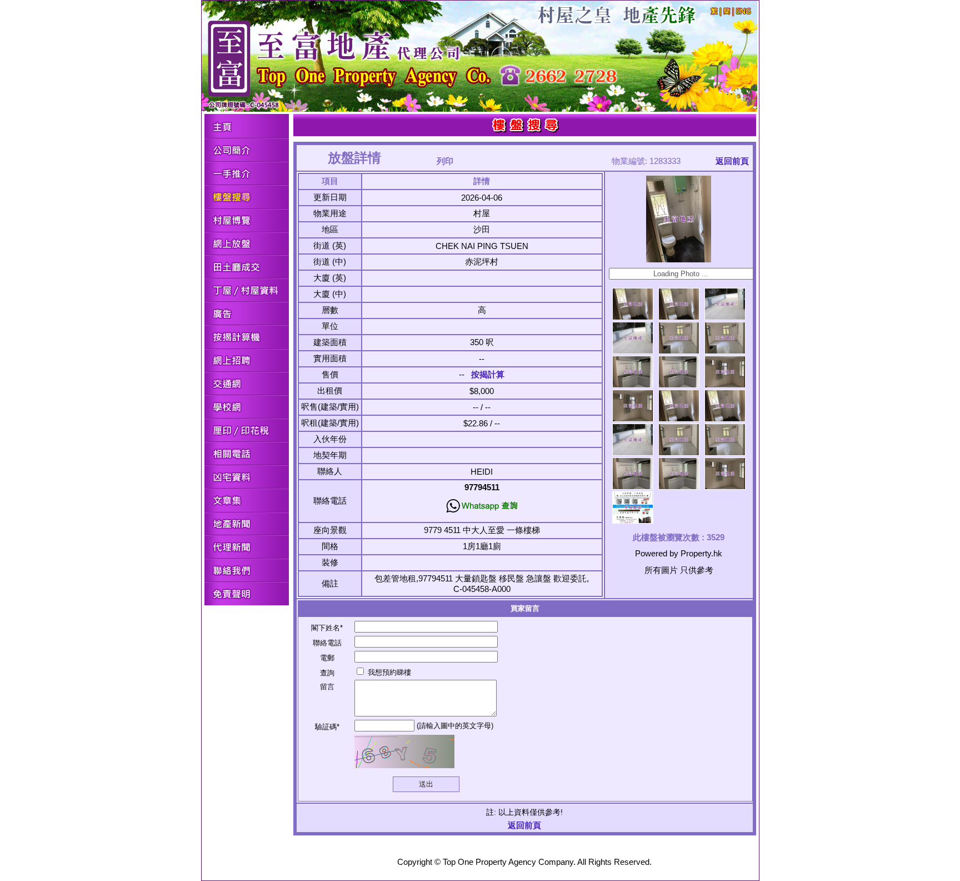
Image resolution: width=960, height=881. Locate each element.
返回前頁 (732, 161)
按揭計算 (487, 374)
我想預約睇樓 (388, 672)
